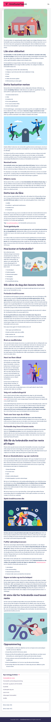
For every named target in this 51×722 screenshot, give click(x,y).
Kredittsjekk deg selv (8, 689)
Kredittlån (5, 686)
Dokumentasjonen (41, 562)
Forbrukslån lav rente (9, 678)
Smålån (5, 698)
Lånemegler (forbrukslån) (9, 695)
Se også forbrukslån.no (12, 223)
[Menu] (48, 4)
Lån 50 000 (6, 692)
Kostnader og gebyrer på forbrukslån (12, 683)
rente (5, 399)
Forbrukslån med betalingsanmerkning (13, 681)
